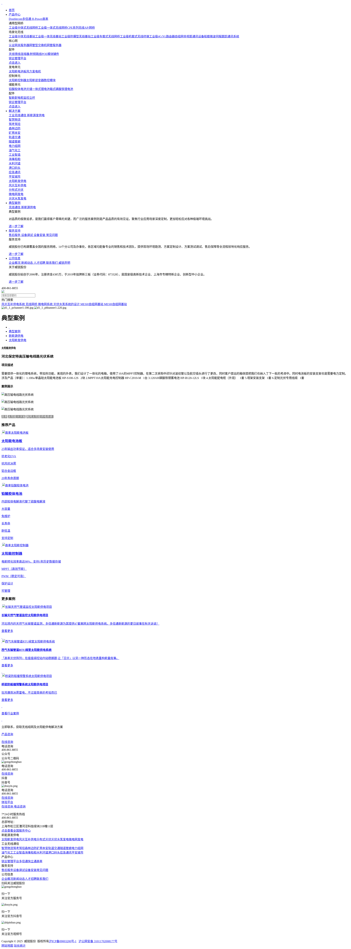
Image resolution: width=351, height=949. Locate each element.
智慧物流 (7, 848)
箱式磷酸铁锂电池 (61, 89)
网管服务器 (54, 45)
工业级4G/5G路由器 (162, 36)
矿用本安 (42, 848)
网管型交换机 (38, 45)
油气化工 (7, 852)
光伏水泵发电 (60, 839)
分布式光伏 (44, 839)
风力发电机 (33, 71)
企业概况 (7, 878)
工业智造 (19, 852)
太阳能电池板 (17, 71)
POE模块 (47, 53)
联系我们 (42, 878)
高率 (39, 861)
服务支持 (14, 230)
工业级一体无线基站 (48, 36)
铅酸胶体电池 (17, 89)
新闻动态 (19, 878)
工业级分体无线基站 (22, 36)
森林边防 (31, 848)
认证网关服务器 (19, 45)
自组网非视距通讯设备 (189, 36)
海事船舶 (31, 852)
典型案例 (14, 202)
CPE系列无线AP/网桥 (81, 27)
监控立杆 (29, 97)
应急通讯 (66, 852)
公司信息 (14, 258)
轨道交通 (54, 848)
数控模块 (50, 80)
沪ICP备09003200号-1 (62, 941)
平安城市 (77, 852)
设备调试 (19, 870)
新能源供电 (16, 335)
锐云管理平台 (10, 861)
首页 (12, 10)
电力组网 (77, 848)
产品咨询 (7, 734)
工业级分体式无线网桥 (23, 27)
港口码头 (54, 852)
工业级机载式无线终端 (134, 36)
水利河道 (42, 852)
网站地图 (7, 945)
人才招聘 (31, 878)
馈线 (17, 53)
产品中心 (14, 14)
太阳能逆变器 (35, 80)
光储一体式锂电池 (38, 89)
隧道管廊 (66, 848)
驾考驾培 (19, 848)
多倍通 (23, 861)
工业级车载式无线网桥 (105, 36)
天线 (12, 53)
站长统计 (20, 945)
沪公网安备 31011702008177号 (98, 941)
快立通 (32, 861)
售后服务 (7, 870)
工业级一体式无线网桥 (52, 27)
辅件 (56, 53)
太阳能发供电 (17, 340)
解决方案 (14, 110)
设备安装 (31, 870)
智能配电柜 (16, 97)
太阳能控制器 (17, 80)
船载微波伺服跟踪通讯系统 (221, 36)
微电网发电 (76, 839)
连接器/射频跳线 (31, 53)
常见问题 (42, 870)
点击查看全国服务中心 (16, 830)
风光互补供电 (28, 839)
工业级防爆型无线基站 (76, 36)
